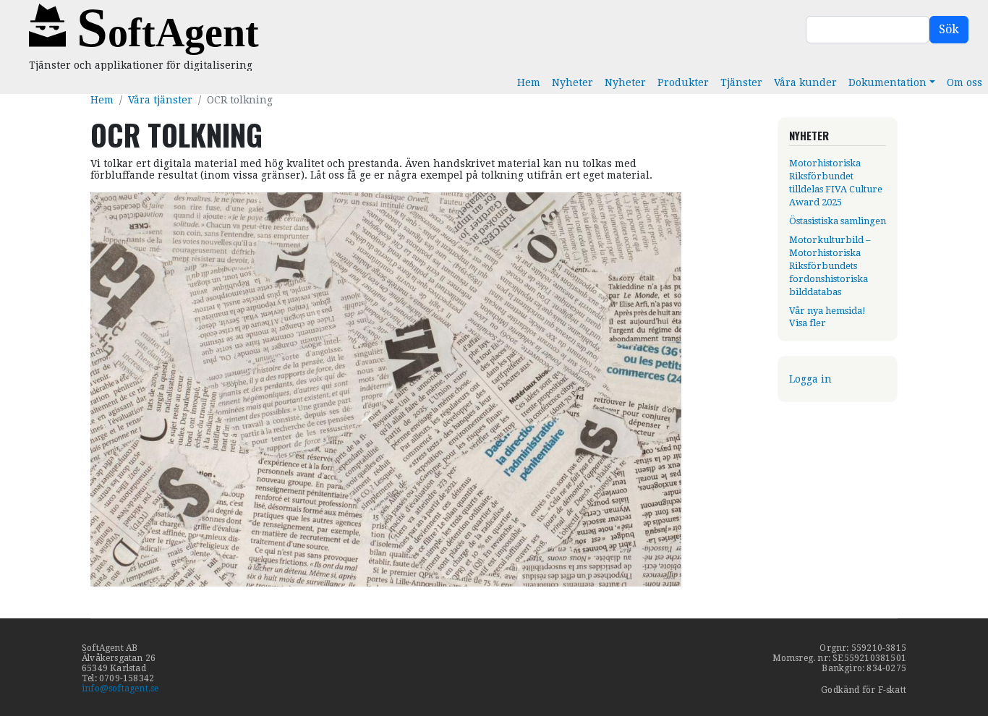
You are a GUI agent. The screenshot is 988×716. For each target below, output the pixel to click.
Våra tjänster (160, 100)
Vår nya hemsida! (827, 310)
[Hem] (281, 29)
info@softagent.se (120, 688)
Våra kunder (805, 82)
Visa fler (807, 322)
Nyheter (572, 82)
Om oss (964, 82)
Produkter (683, 82)
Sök (949, 29)
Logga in (810, 379)
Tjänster (741, 82)
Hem (528, 82)
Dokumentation (887, 82)
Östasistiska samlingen (837, 221)
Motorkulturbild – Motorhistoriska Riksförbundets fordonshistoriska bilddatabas (829, 265)
